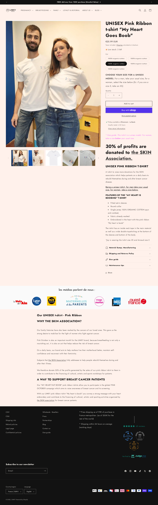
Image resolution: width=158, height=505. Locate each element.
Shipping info (11, 420)
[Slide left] (8, 158)
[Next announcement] (151, 2)
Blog (44, 424)
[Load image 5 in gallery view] (87, 158)
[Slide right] (98, 158)
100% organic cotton (117, 59)
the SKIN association (45, 400)
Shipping (119, 45)
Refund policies (11, 424)
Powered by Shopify (22, 500)
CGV (7, 412)
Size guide (47, 432)
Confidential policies (14, 432)
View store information (116, 128)
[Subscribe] (44, 470)
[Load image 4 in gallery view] (70, 158)
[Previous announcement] (6, 2)
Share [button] (110, 272)
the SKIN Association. (128, 155)
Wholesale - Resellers (51, 412)
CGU (7, 416)
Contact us (46, 428)
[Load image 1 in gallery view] (19, 158)
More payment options (129, 116)
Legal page (10, 428)
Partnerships (47, 420)
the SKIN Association (57, 360)
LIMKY (13, 500)
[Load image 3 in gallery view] (53, 158)
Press (45, 416)
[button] (26, 10)
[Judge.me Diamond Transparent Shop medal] (128, 435)
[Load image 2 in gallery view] (36, 158)
